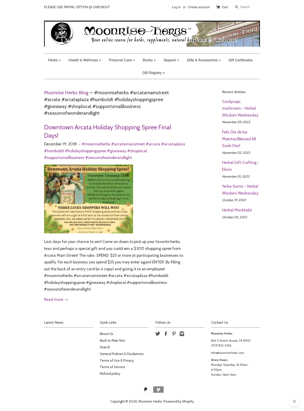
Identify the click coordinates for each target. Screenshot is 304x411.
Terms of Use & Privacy (117, 360)
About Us (106, 334)
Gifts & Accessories (203, 59)
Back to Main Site (112, 340)
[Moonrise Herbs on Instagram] (181, 334)
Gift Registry (152, 72)
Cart (225, 7)
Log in (176, 7)
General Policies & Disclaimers (122, 354)
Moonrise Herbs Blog (66, 92)
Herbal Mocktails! (237, 210)
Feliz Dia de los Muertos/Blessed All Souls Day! (239, 139)
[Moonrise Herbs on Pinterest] (173, 334)
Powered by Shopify (178, 401)
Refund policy (110, 373)
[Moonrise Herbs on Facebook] (165, 334)
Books (148, 59)
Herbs (53, 59)
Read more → (56, 299)
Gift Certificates (241, 59)
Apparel (170, 59)
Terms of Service (112, 367)
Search (105, 347)
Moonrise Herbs (150, 401)
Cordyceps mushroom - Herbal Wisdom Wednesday (240, 108)
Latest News (53, 322)
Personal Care (121, 59)
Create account (199, 7)
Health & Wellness (84, 59)
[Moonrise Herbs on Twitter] (157, 334)
